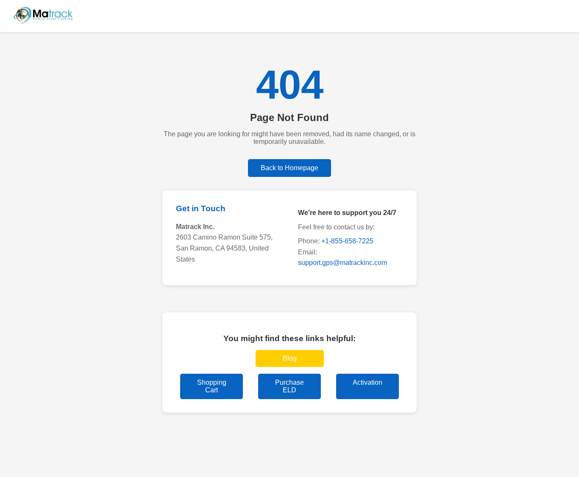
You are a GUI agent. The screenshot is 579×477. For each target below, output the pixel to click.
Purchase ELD (289, 386)
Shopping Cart (211, 386)
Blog (290, 358)
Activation (367, 382)
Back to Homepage (289, 167)
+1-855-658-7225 (347, 241)
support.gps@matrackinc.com (342, 262)
